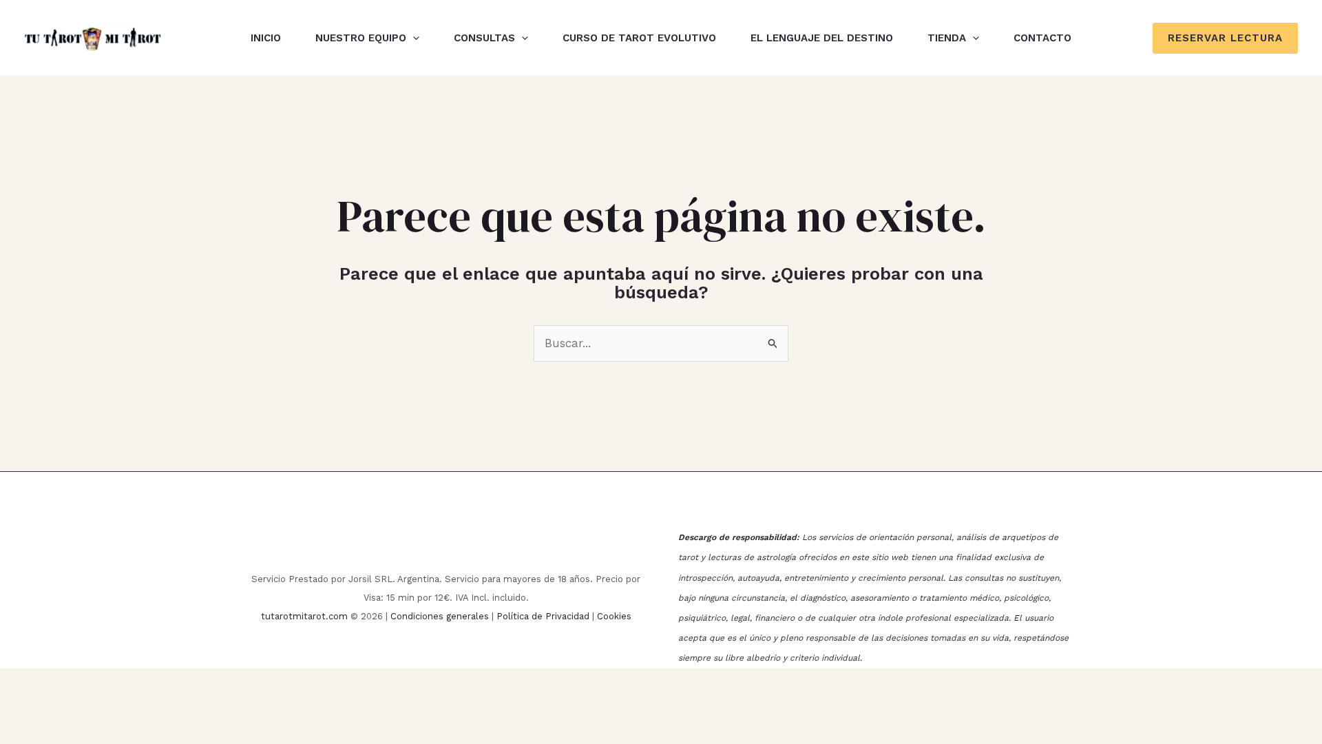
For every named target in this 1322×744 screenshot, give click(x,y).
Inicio (266, 38)
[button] (412, 38)
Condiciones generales (439, 616)
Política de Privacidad (542, 616)
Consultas (484, 38)
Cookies (614, 616)
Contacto (1042, 38)
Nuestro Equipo (360, 38)
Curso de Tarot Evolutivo (639, 38)
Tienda (946, 38)
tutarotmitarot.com (304, 616)
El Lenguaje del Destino (822, 38)
